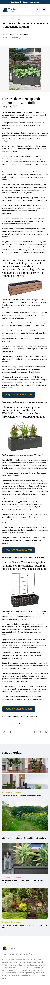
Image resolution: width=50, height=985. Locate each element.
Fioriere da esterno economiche (25, 724)
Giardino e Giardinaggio (19, 34)
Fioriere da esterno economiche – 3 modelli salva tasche (23, 881)
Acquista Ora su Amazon (19, 395)
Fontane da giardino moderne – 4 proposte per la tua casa (24, 926)
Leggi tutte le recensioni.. (37, 402)
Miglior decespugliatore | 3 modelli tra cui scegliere (24, 838)
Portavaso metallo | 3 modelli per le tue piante (21, 796)
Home (4, 34)
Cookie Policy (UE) (24, 954)
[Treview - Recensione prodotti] (10, 9)
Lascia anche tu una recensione (25, 2)
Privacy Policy (8, 954)
